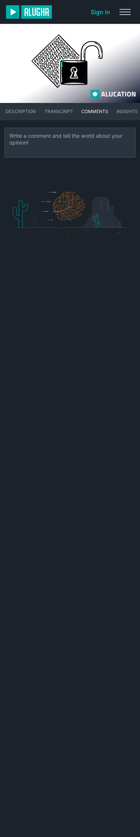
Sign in (100, 12)
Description (21, 111)
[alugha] (29, 12)
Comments (94, 111)
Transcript (58, 111)
